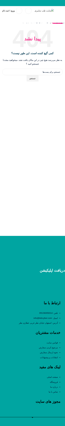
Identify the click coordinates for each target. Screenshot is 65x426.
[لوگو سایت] (44, 10)
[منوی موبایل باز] (61, 11)
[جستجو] (28, 11)
